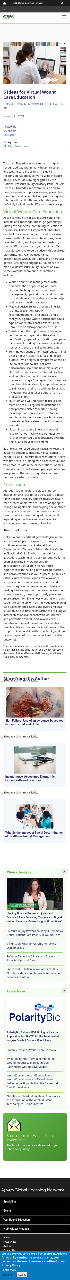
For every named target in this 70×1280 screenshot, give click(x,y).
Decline (7, 1274)
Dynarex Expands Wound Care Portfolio (31, 1050)
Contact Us (9, 1250)
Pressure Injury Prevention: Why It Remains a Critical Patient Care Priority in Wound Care (35, 933)
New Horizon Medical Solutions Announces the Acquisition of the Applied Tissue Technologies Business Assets (33, 1100)
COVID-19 (9, 131)
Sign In (7, 1246)
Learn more (9, 1270)
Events (7, 1210)
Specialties (9, 1201)
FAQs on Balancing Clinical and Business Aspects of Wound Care (32, 958)
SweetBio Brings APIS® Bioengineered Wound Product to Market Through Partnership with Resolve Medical (31, 1063)
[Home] (21, 16)
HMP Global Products (16, 1229)
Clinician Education (15, 146)
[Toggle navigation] (63, 17)
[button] (3, 9)
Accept (22, 1274)
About (6, 1238)
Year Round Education (16, 1220)
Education (9, 135)
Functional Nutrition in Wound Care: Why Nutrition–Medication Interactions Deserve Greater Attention (33, 973)
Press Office (9, 1242)
